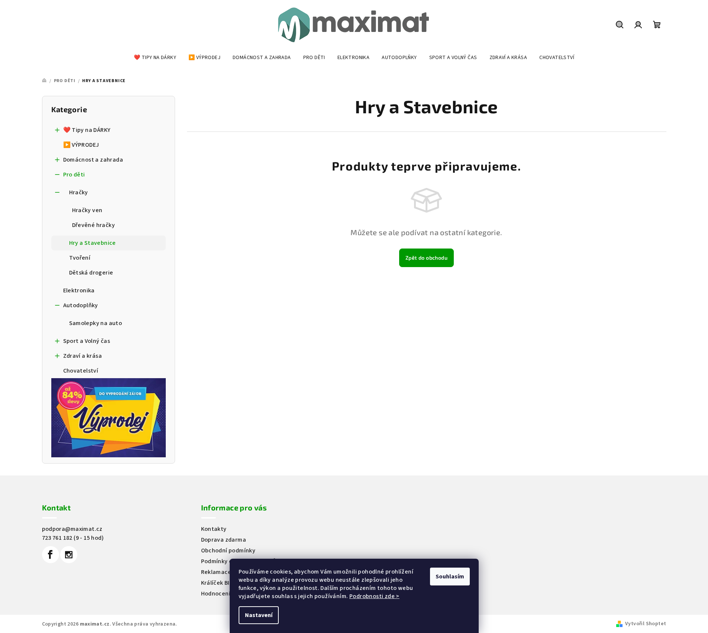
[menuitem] (155, 57)
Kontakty (214, 529)
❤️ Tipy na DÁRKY (87, 130)
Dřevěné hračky (93, 225)
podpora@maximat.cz (72, 529)
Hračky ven (87, 210)
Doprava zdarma (223, 540)
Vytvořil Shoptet (645, 623)
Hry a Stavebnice (92, 243)
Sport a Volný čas (86, 341)
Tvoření (80, 258)
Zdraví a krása (82, 356)
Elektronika (79, 290)
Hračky (78, 192)
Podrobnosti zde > (374, 596)
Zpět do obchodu (426, 257)
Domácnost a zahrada (93, 160)
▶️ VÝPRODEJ (81, 145)
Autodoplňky (80, 305)
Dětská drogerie (91, 273)
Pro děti (74, 175)
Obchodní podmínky (228, 550)
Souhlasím (450, 576)
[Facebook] (50, 554)
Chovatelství (80, 371)
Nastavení (258, 615)
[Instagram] (68, 554)
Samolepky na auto (95, 323)
